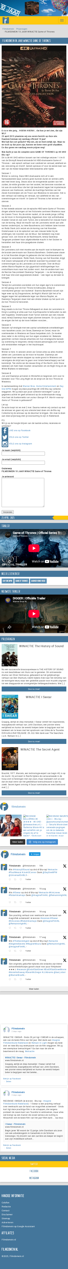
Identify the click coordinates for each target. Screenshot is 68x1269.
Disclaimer (7, 1214)
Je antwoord (8, 476)
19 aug (42, 888)
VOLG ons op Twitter (19, 437)
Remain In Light (39, 1042)
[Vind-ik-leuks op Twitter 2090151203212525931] (22, 902)
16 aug (42, 960)
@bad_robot (60, 972)
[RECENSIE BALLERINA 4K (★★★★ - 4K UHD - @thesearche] (34, 825)
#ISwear (17, 892)
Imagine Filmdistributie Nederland (27, 1102)
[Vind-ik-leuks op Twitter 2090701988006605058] (22, 879)
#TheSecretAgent (21, 941)
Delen (8, 1081)
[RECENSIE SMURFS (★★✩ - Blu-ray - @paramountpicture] (57, 825)
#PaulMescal (15, 872)
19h (41, 865)
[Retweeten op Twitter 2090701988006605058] (16, 879)
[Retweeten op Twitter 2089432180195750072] (16, 951)
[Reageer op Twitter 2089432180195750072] (10, 951)
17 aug (42, 937)
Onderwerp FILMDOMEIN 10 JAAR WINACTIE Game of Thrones (26, 470)
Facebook (34, 1171)
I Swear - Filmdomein (15, 1124)
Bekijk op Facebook (12, 1078)
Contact (6, 1210)
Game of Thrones (22, 581)
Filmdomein (8, 28)
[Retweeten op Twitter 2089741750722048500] (16, 928)
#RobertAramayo (17, 895)
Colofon (5, 1202)
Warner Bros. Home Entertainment (39, 386)
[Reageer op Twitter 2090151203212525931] (10, 902)
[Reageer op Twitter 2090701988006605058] (10, 879)
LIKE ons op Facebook (20, 430)
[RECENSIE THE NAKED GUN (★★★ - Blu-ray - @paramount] (11, 825)
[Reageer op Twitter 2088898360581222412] (10, 979)
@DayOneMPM (50, 872)
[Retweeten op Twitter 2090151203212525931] (16, 902)
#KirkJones (54, 892)
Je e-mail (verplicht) (11, 459)
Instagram (34, 1178)
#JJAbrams (47, 972)
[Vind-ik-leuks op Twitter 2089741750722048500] (22, 928)
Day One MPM (7, 581)
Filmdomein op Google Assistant (18, 1226)
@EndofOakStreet (35, 969)
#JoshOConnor (29, 872)
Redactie (6, 1206)
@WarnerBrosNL (17, 975)
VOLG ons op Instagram (20, 443)
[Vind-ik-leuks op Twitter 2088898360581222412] (22, 979)
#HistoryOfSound (21, 869)
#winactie (52, 869)
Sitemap (6, 1218)
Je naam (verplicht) (11, 450)
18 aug (42, 911)
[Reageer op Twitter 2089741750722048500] (10, 928)
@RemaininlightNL (58, 895)
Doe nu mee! (34, 689)
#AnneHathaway (17, 972)
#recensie (45, 918)
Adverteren (7, 1222)
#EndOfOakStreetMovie (55, 969)
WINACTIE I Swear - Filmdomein (20, 1057)
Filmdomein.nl (9, 1239)
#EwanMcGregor (33, 972)
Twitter (34, 1164)
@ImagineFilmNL (39, 895)
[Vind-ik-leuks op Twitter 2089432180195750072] (22, 951)
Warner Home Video (38, 581)
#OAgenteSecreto (17, 943)
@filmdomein (29, 865)
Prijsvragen (21, 28)
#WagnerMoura (33, 943)
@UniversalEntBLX (18, 875)
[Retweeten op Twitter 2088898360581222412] (16, 979)
